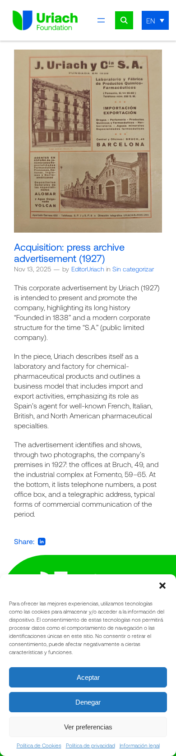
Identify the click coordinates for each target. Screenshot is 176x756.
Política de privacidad (90, 745)
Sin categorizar (133, 269)
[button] (162, 585)
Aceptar (88, 677)
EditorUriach (87, 269)
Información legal (140, 745)
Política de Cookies (39, 745)
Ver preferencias (88, 727)
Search (124, 20)
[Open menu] (101, 20)
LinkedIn (42, 541)
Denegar (88, 702)
